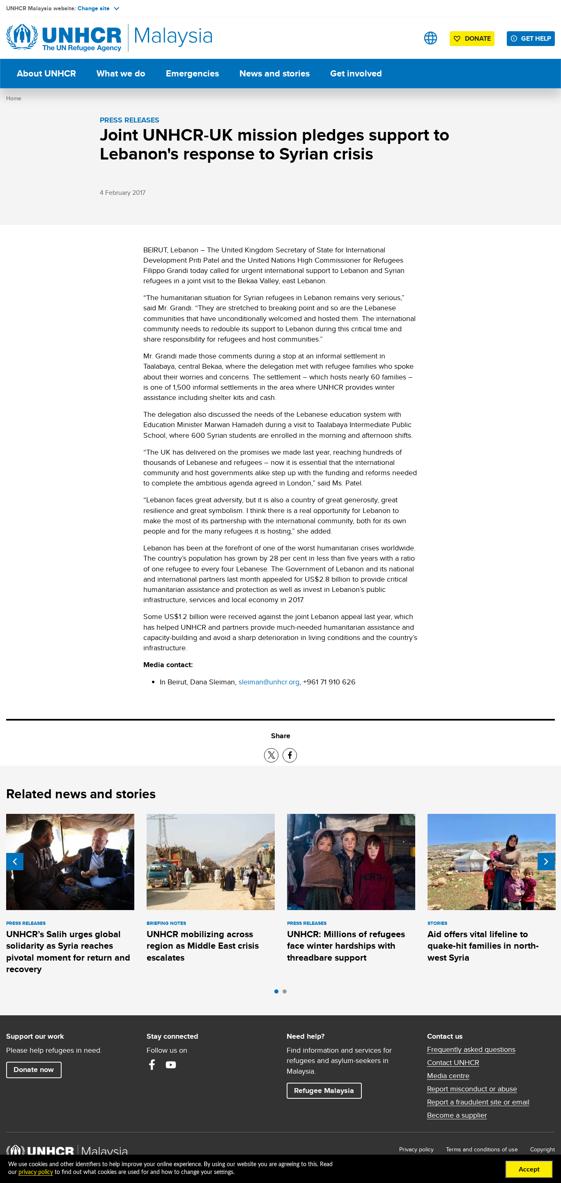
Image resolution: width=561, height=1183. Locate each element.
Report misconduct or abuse (472, 1088)
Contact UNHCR (453, 1062)
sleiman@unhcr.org (269, 682)
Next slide (546, 861)
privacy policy (35, 1172)
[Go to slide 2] (287, 993)
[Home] (63, 38)
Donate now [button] (34, 1069)
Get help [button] (538, 38)
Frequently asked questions (471, 1049)
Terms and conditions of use (482, 1149)
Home (13, 98)
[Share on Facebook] (290, 755)
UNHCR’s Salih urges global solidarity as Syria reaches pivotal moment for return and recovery (68, 951)
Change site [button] (94, 8)
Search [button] (405, 38)
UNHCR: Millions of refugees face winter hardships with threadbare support (346, 945)
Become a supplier (457, 1115)
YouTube (171, 1064)
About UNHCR (46, 73)
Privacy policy (416, 1149)
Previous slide (14, 861)
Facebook (152, 1064)
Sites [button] (430, 38)
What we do (121, 73)
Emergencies (192, 73)
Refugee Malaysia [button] (327, 1090)
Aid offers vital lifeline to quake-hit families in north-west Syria (483, 945)
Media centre (448, 1075)
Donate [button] (478, 38)
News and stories (274, 73)
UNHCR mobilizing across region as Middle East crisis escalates (203, 945)
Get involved (356, 73)
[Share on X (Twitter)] (271, 755)
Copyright (542, 1149)
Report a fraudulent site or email (478, 1102)
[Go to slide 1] (278, 993)
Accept (529, 1169)
